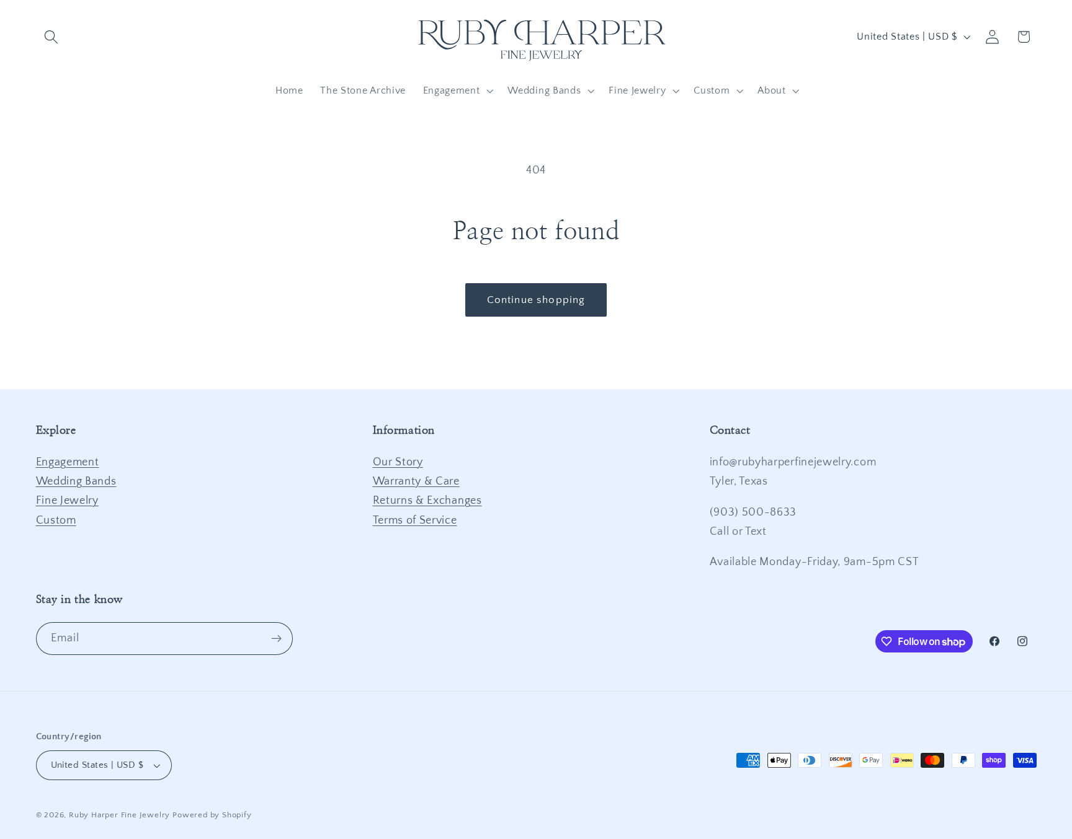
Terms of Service (415, 520)
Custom (56, 520)
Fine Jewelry (67, 500)
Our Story (398, 461)
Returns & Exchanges (427, 500)
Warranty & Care (416, 481)
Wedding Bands (76, 481)
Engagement (67, 461)
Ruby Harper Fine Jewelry (119, 814)
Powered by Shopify (212, 814)
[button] (52, 37)
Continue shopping (536, 299)
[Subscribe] (276, 639)
